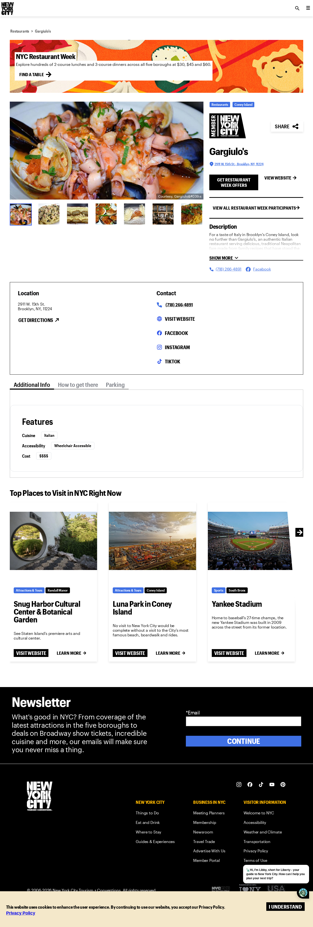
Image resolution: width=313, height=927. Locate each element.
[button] (106, 151)
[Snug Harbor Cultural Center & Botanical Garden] (53, 541)
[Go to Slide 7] (192, 214)
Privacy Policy (20, 913)
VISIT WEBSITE (31, 653)
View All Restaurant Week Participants (254, 208)
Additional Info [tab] (32, 384)
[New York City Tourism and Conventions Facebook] (250, 785)
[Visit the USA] (276, 890)
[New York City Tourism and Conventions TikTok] (261, 785)
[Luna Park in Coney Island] (152, 541)
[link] (155, 813)
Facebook (176, 333)
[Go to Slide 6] (164, 214)
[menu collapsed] (308, 8)
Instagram (177, 347)
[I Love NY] (250, 890)
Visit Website (180, 319)
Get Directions (35, 320)
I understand (285, 906)
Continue (243, 741)
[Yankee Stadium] (251, 541)
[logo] (7, 7)
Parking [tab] (115, 384)
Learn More (69, 653)
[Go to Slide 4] (107, 214)
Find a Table (31, 74)
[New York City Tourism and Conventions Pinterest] (283, 785)
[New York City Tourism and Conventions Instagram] (239, 785)
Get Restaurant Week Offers (233, 182)
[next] (299, 532)
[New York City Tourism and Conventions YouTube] (272, 785)
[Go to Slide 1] (21, 214)
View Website (277, 177)
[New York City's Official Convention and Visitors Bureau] (222, 890)
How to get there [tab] (78, 384)
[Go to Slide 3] (78, 214)
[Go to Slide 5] (135, 214)
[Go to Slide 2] (49, 214)
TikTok (172, 361)
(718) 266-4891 (179, 304)
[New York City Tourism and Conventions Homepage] (39, 797)
